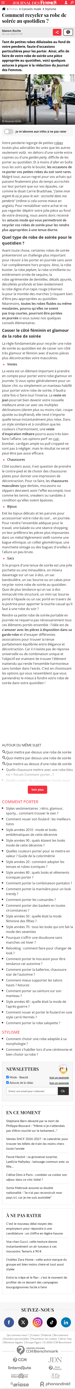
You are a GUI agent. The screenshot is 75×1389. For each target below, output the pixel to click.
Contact (35, 1335)
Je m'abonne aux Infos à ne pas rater (41, 131)
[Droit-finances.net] (55, 1368)
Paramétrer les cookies (44, 1338)
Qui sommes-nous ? (18, 1335)
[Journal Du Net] (55, 1359)
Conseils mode (31, 9)
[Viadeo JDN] (55, 1376)
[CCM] (20, 1360)
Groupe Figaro (33, 1342)
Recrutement (61, 1335)
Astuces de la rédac (21, 1083)
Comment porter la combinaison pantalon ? (39, 883)
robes (58, 143)
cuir (56, 439)
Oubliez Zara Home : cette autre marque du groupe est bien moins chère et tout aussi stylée (36, 1264)
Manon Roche (11, 31)
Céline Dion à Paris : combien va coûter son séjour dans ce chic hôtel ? (36, 1177)
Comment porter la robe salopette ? (33, 1023)
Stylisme (50, 9)
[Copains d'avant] (20, 1376)
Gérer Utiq (65, 1338)
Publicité (46, 1335)
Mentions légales (13, 1342)
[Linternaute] (20, 1368)
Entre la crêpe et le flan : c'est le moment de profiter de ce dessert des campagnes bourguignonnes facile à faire (36, 1282)
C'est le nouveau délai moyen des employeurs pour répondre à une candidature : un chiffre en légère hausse (34, 1228)
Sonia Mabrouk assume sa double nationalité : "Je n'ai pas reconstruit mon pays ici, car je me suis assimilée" (34, 1192)
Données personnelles (16, 1338)
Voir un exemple (59, 1077)
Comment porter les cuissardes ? (31, 899)
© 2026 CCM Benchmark (57, 1342)
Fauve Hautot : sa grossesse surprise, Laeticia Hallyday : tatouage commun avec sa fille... (37, 1161)
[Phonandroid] (55, 1384)
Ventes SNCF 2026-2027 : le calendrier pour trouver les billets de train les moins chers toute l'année (37, 1143)
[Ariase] (20, 1384)
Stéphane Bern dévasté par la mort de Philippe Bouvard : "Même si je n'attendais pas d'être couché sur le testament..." (35, 1125)
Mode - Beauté (18, 1077)
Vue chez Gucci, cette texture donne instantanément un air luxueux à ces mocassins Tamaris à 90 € (31, 1246)
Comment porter (20, 801)
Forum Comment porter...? (34, 774)
